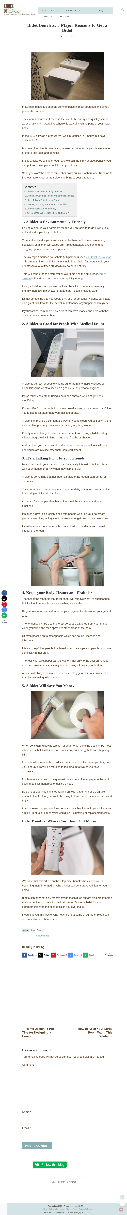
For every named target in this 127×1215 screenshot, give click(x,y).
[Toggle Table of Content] (71, 187)
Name (26, 1112)
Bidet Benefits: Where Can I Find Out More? (47, 213)
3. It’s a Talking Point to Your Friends (43, 200)
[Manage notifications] (121, 1210)
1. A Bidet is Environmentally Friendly (43, 191)
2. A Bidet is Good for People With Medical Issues (49, 196)
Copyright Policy (85, 1209)
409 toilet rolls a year (98, 257)
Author (25, 930)
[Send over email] (4, 615)
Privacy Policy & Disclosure (53, 1209)
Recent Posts (36, 930)
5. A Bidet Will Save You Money (40, 208)
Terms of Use (71, 1209)
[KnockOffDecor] (21, 10)
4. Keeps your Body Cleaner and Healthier (46, 204)
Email (26, 1128)
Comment (29, 1064)
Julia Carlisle (69, 37)
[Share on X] (4, 598)
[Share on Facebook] (4, 593)
